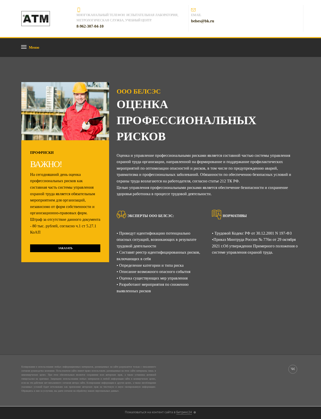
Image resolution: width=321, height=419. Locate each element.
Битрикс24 (184, 412)
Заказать (65, 248)
